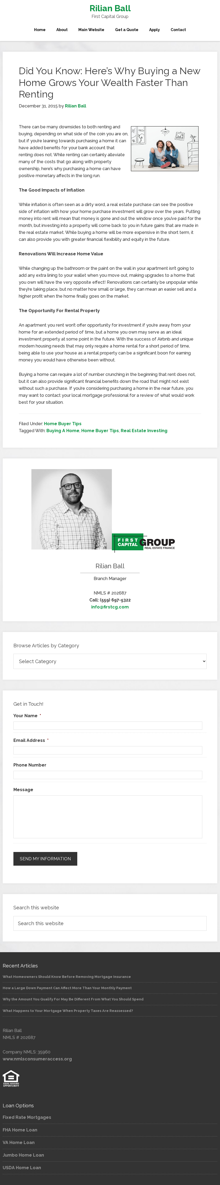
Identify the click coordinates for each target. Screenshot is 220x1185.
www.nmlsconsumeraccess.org (37, 1058)
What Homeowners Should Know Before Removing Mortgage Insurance (67, 977)
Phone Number (29, 765)
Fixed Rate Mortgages (27, 1117)
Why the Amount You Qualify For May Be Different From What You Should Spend (73, 999)
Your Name (27, 715)
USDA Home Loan (22, 1167)
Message (23, 789)
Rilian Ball (110, 8)
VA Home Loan (19, 1142)
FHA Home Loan (20, 1129)
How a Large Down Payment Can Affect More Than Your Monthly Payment (67, 988)
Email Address (31, 740)
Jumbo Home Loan (23, 1155)
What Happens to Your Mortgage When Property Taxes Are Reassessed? (68, 1011)
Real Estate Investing (144, 430)
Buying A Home (62, 430)
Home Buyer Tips (63, 423)
